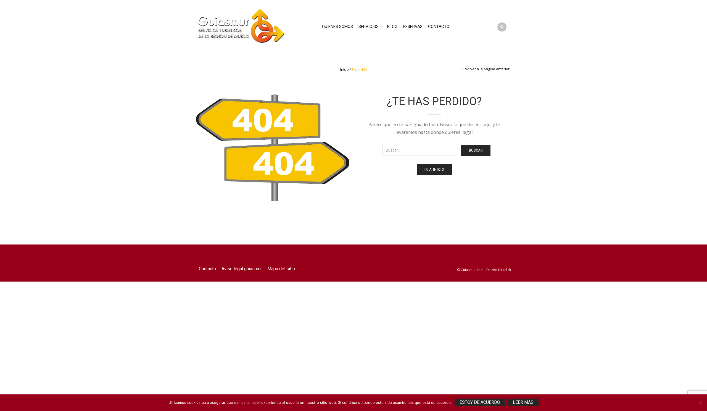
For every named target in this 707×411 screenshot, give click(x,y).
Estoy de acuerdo (480, 402)
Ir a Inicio (434, 169)
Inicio (344, 69)
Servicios (368, 26)
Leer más (523, 402)
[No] (700, 402)
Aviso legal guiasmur (241, 269)
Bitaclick (504, 269)
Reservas (413, 26)
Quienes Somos (337, 26)
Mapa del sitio (281, 269)
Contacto (438, 26)
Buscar (476, 150)
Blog (392, 26)
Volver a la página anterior (487, 68)
